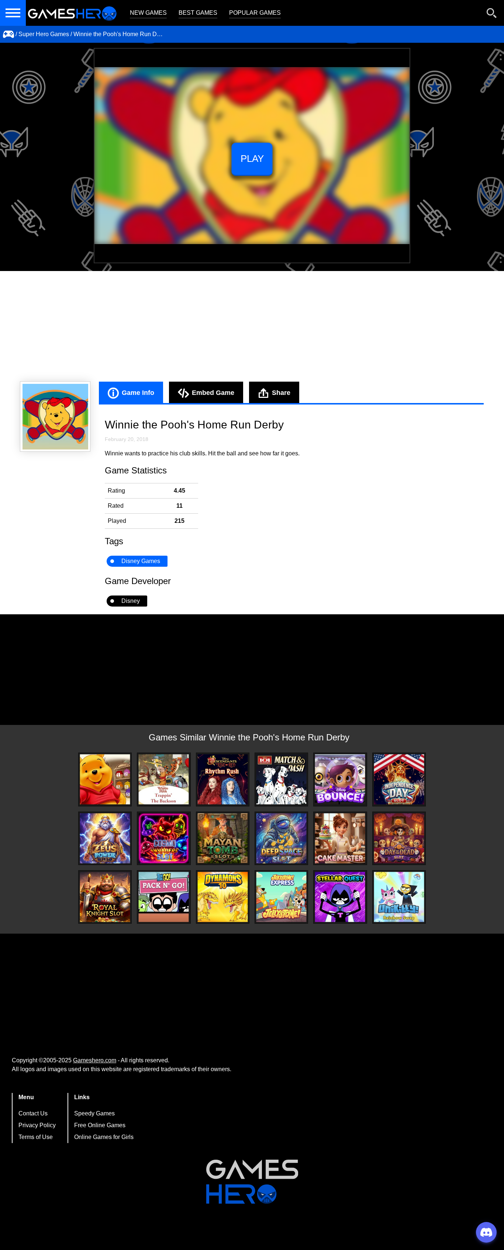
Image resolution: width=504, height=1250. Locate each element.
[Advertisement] (252, 326)
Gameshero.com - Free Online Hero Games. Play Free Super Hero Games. (72, 13)
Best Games (198, 13)
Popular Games (255, 13)
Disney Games (140, 561)
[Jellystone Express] (281, 897)
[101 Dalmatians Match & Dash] (281, 779)
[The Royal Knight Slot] (105, 897)
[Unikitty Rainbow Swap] (399, 897)
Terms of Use (35, 1137)
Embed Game (213, 392)
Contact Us (33, 1113)
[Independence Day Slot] (399, 779)
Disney (130, 601)
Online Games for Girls (104, 1137)
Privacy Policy (37, 1125)
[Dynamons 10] (222, 897)
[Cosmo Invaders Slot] (163, 838)
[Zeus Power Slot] (105, 838)
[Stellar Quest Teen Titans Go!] (340, 897)
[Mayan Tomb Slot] (222, 838)
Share (281, 392)
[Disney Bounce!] (340, 779)
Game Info (138, 392)
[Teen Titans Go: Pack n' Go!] (163, 897)
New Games (148, 13)
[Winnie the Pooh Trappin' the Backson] (163, 779)
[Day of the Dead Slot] (399, 838)
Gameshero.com (94, 1060)
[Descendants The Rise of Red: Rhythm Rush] (222, 779)
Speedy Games (94, 1113)
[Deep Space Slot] (281, 838)
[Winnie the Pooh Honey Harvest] (105, 779)
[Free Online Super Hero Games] (8, 34)
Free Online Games (99, 1125)
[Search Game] (492, 14)
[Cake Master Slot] (340, 838)
